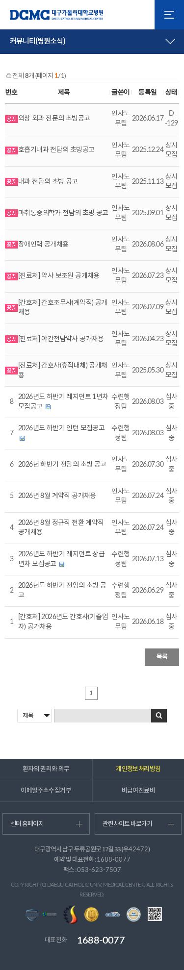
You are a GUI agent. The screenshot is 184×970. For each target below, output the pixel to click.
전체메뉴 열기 (169, 14)
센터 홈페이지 (27, 824)
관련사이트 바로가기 (127, 824)
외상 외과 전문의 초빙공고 (54, 118)
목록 (162, 657)
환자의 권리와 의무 (46, 769)
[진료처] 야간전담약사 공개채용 (61, 339)
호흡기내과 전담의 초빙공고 (56, 150)
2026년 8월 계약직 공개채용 (57, 496)
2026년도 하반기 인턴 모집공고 (61, 428)
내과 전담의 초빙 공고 (48, 181)
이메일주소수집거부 (46, 791)
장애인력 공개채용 (43, 244)
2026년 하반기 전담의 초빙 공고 (62, 464)
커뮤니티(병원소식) (37, 41)
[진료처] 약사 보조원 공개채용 (59, 276)
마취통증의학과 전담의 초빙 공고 (63, 213)
